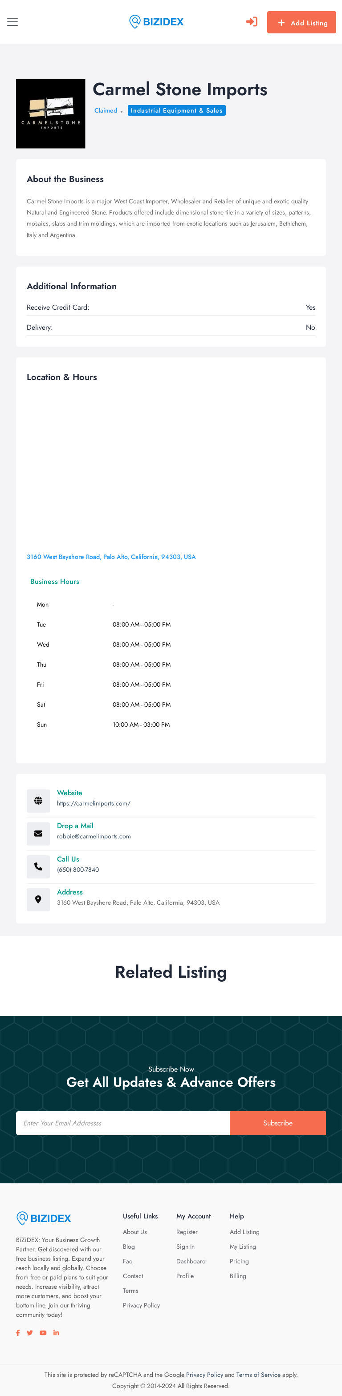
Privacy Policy (141, 1305)
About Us (135, 1231)
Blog (129, 1246)
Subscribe (278, 1123)
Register (187, 1231)
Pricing (239, 1261)
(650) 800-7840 (78, 869)
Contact (133, 1275)
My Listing (243, 1246)
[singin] (252, 22)
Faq (128, 1261)
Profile (185, 1275)
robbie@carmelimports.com (94, 836)
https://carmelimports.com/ (93, 803)
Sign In (185, 1246)
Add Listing (309, 23)
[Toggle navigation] (12, 21)
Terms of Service (258, 1374)
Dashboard (191, 1261)
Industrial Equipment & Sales (177, 110)
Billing (238, 1275)
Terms (130, 1290)
